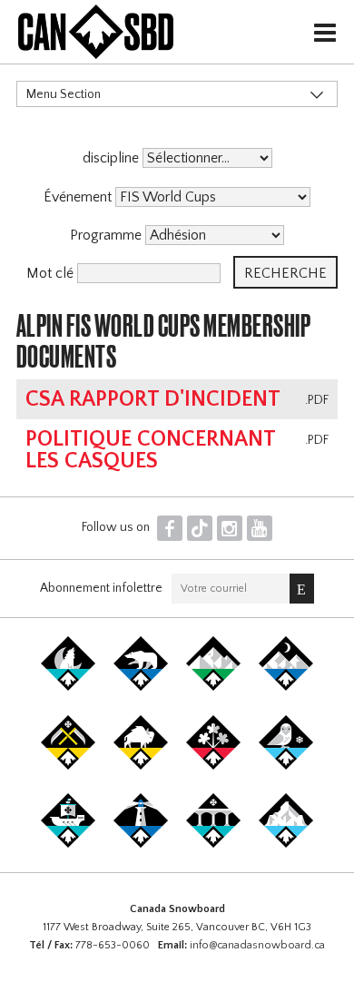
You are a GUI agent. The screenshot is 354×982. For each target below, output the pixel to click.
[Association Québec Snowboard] (286, 766)
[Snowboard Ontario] (213, 766)
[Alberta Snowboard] (286, 687)
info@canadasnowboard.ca (257, 945)
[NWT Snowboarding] (140, 687)
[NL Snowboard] (286, 844)
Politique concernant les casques (150, 450)
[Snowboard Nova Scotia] (140, 844)
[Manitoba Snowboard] (140, 766)
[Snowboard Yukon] (68, 687)
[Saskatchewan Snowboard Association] (68, 766)
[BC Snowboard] (213, 687)
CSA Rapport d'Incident (152, 399)
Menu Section (63, 94)
